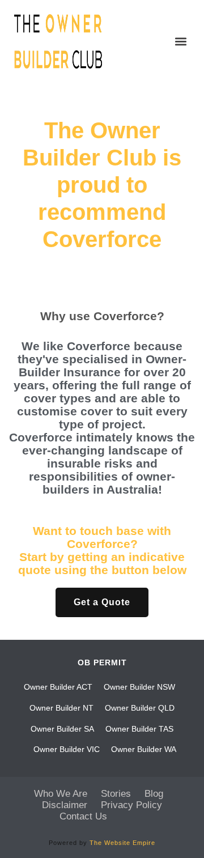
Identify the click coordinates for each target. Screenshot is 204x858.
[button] (180, 41)
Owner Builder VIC (66, 749)
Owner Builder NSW (139, 686)
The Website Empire (122, 842)
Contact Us (83, 816)
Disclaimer (64, 805)
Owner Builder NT (61, 707)
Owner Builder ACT (58, 686)
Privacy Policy (131, 805)
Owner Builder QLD (140, 707)
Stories (116, 793)
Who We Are (60, 793)
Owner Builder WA (143, 749)
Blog (153, 793)
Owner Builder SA (62, 728)
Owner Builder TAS (139, 728)
